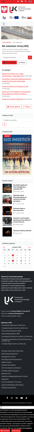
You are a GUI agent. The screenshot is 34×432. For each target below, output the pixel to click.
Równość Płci (6, 374)
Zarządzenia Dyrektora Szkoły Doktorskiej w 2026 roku (16, 340)
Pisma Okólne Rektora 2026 (11, 331)
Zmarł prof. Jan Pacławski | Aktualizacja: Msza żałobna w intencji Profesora (22, 220)
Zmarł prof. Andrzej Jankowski (12, 99)
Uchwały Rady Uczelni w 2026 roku (14, 344)
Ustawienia (5, 430)
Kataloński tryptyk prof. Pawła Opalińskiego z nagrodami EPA (20, 187)
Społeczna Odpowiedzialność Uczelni (15, 376)
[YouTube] (21, 398)
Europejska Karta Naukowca (12, 359)
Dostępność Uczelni (9, 357)
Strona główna (6, 42)
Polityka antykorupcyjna (10, 371)
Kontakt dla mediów (9, 365)
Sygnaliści (5, 379)
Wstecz (23, 62)
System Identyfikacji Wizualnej (12, 385)
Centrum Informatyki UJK (16, 313)
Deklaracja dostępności (10, 354)
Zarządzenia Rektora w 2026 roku (13, 325)
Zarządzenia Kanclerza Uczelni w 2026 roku (17, 336)
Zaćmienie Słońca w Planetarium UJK (15, 86)
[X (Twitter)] (12, 398)
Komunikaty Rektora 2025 (11, 334)
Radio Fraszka (6, 362)
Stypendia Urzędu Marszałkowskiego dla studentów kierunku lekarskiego (20, 198)
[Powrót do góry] (1, 407)
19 (13, 261)
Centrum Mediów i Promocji (11, 382)
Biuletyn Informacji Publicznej (12, 351)
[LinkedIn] (16, 398)
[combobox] (15, 57)
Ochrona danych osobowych (11, 368)
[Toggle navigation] (3, 2)
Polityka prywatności (9, 388)
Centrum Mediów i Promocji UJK (20, 311)
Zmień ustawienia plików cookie (11, 316)
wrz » (29, 247)
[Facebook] (7, 398)
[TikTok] (26, 398)
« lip (4, 247)
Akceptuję (16, 430)
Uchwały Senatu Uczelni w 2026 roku (15, 328)
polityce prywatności (25, 428)
